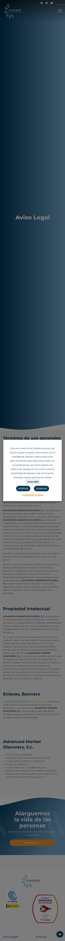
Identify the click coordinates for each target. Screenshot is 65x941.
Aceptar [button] (23, 488)
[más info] (32, 481)
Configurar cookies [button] (33, 495)
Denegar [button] (41, 488)
